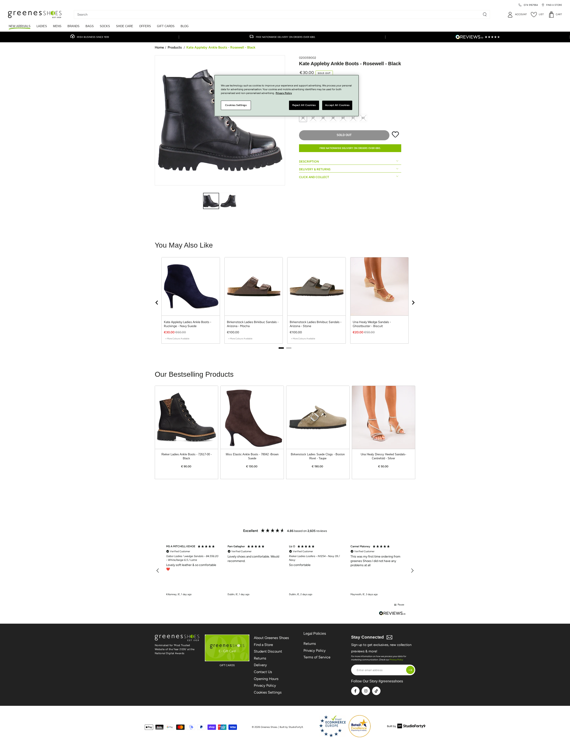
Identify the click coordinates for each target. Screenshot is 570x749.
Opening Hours (266, 679)
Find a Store (263, 645)
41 (353, 117)
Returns (260, 658)
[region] (285, 302)
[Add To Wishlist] (395, 136)
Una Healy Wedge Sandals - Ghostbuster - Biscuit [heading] (372, 324)
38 (323, 117)
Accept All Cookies (337, 105)
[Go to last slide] (157, 302)
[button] (158, 570)
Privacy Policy (265, 685)
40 (343, 117)
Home (159, 47)
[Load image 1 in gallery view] (211, 201)
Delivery (260, 665)
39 (333, 117)
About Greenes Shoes (271, 638)
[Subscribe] (410, 670)
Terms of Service (316, 657)
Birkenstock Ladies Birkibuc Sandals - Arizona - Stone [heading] (316, 324)
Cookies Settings (268, 692)
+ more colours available (177, 338)
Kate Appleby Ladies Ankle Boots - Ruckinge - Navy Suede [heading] (187, 324)
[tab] (281, 348)
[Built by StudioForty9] (406, 727)
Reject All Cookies (304, 105)
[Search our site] (485, 14)
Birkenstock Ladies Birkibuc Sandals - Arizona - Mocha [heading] (253, 324)
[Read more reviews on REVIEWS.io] (392, 613)
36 (303, 117)
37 (313, 117)
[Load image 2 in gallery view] (228, 201)
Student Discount (268, 651)
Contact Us (263, 672)
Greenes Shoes (269, 727)
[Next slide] (413, 302)
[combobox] (278, 14)
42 (363, 117)
